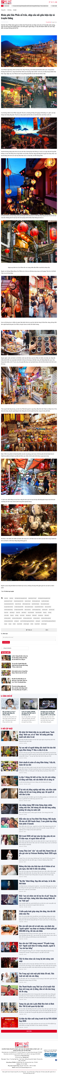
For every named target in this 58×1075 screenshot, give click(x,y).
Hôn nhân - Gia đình (27, 784)
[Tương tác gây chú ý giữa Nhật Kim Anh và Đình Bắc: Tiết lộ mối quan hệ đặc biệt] (9, 1007)
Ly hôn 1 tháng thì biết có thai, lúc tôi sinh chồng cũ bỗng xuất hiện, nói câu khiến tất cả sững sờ (37, 778)
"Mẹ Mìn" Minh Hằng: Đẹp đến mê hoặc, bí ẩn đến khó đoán (37, 882)
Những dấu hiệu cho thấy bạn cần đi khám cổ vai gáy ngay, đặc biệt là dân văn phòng (37, 867)
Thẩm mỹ (25, 921)
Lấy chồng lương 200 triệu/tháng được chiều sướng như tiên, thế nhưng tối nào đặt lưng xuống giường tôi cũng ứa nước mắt (37, 807)
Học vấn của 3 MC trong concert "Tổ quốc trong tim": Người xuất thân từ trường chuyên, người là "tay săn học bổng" (37, 945)
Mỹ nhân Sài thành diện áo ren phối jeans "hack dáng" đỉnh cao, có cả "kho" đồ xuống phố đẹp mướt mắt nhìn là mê (36, 734)
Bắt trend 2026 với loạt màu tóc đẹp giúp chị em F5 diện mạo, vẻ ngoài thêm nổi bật (37, 837)
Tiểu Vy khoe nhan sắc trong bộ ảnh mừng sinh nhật (36, 959)
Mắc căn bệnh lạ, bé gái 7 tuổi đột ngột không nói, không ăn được (9, 713)
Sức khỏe (25, 938)
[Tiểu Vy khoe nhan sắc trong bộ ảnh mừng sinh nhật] (9, 962)
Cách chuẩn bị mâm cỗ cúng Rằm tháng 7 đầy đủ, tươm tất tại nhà (25, 5)
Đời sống (25, 743)
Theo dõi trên (48, 22)
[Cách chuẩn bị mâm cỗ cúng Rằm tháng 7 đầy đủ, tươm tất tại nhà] (9, 766)
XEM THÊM (29, 1031)
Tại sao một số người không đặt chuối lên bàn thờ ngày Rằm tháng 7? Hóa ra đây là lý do (37, 748)
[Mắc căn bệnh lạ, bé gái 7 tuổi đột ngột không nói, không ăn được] (10, 703)
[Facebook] (56, 1060)
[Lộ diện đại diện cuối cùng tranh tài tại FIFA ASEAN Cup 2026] (9, 1022)
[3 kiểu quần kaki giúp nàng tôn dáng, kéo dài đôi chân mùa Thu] (9, 915)
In (47, 630)
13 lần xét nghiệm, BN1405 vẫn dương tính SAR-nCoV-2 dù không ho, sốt (29, 713)
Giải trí (25, 831)
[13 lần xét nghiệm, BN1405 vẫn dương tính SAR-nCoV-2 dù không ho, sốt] (29, 703)
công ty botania (7, 648)
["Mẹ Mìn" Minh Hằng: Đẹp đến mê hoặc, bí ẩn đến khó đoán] (9, 885)
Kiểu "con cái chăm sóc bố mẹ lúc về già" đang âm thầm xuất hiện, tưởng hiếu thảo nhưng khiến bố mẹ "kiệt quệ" (37, 898)
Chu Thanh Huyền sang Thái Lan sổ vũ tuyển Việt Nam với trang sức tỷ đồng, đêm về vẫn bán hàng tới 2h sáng (37, 989)
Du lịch (3, 707)
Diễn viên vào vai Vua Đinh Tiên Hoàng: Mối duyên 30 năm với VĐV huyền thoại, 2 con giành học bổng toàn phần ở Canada (38, 821)
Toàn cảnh (26, 1027)
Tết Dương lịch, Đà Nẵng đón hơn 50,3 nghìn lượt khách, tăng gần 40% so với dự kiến (48, 713)
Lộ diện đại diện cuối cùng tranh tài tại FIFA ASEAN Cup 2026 (38, 1019)
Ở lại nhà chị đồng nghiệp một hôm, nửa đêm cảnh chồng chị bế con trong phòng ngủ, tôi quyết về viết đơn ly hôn (37, 792)
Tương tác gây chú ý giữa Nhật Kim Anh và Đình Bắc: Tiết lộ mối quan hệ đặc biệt (36, 1004)
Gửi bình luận (6, 642)
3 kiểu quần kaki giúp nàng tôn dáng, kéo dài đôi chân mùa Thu (37, 912)
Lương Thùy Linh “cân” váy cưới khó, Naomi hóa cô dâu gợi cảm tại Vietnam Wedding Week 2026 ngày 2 (38, 853)
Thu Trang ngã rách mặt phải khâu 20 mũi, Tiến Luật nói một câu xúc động (36, 974)
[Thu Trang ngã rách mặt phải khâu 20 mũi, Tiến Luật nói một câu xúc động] (9, 977)
